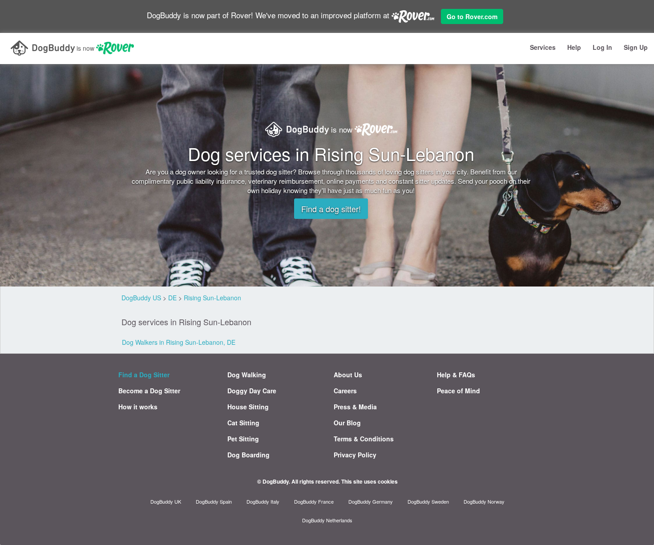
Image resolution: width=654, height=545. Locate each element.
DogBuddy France (314, 501)
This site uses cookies (369, 481)
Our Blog (347, 422)
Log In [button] (602, 47)
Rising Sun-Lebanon (212, 297)
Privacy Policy (355, 454)
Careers (345, 390)
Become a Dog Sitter (149, 390)
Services (543, 47)
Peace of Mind (458, 390)
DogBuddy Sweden (428, 501)
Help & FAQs (456, 374)
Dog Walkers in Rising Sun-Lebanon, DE (178, 342)
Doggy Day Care (251, 390)
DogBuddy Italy (262, 501)
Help (574, 47)
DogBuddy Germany (370, 501)
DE (172, 297)
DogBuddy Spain (214, 501)
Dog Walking (246, 374)
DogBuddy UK (165, 501)
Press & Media (355, 406)
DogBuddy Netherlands (327, 520)
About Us (348, 374)
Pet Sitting (243, 438)
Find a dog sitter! (331, 208)
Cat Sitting (243, 422)
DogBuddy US (141, 297)
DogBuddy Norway (484, 501)
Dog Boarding (248, 454)
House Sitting (248, 406)
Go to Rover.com (472, 16)
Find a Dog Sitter (144, 374)
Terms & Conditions (364, 438)
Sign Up (636, 47)
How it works (137, 406)
